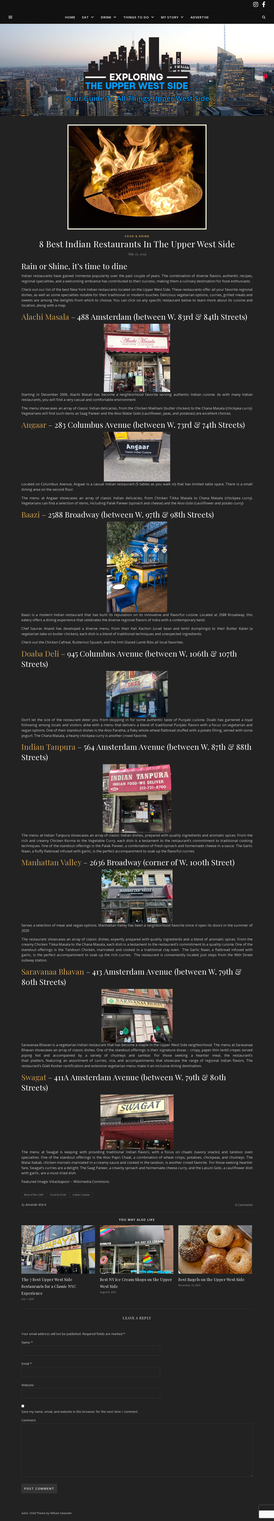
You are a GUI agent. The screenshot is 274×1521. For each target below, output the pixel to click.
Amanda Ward (36, 1205)
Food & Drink (137, 236)
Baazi (30, 514)
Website (27, 1385)
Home (70, 17)
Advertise (200, 17)
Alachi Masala (45, 316)
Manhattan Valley (51, 862)
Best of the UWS (33, 1195)
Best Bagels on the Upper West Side (211, 1279)
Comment (28, 1420)
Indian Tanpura (48, 746)
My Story (170, 17)
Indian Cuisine (81, 1195)
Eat (85, 17)
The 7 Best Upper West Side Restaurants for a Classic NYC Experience (48, 1286)
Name (27, 1342)
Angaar (33, 424)
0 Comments (244, 1205)
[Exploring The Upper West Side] (137, 64)
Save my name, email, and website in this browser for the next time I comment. (79, 1411)
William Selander (61, 1513)
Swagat (33, 1077)
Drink (106, 17)
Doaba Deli (40, 653)
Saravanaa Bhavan (52, 971)
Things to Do (136, 17)
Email (26, 1363)
